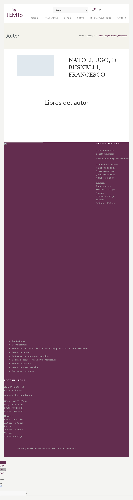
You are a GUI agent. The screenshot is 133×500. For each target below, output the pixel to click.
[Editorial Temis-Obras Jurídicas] (14, 13)
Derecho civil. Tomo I (25, 128)
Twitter (16, 377)
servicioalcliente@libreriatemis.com (114, 158)
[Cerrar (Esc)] (3, 479)
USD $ (3, 464)
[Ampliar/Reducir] (0, 479)
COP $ (3, 471)
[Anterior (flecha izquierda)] (0, 483)
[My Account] (100, 10)
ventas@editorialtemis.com (18, 395)
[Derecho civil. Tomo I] (25, 117)
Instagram (20, 377)
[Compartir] (2, 479)
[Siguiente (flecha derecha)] (1, 483)
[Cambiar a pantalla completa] (1, 479)
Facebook (12, 377)
